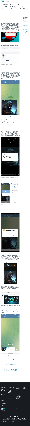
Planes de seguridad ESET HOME (3, 389)
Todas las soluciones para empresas (10, 390)
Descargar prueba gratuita (3, 403)
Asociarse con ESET (18, 387)
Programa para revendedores (17, 388)
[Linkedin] (17, 416)
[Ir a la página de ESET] (5, 1)
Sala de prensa (24, 389)
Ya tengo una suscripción (2, 405)
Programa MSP (17, 389)
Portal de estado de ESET (18, 398)
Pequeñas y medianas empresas (11, 387)
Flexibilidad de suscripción (3, 400)
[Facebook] (10, 416)
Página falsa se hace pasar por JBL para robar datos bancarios (26, 26)
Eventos (24, 390)
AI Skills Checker (3, 398)
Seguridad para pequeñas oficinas (3, 390)
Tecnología (24, 388)
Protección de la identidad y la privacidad (3, 394)
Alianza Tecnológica (18, 391)
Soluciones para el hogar (3, 387)
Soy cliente (17, 394)
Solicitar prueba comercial (10, 396)
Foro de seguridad (18, 397)
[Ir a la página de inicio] (3, 408)
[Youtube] (15, 416)
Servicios (9, 391)
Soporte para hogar (18, 395)
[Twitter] (12, 416)
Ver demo (9, 392)
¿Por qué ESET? (25, 387)
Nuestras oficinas (3, 410)
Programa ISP (17, 390)
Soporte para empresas (18, 396)
